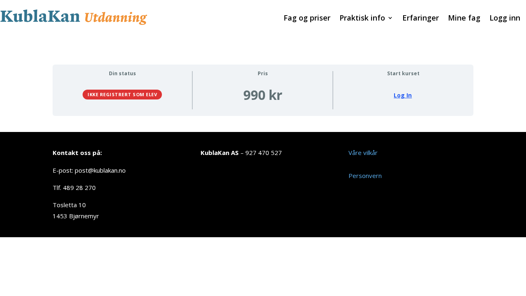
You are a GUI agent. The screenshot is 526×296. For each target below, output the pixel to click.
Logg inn (504, 19)
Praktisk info (362, 19)
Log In (403, 95)
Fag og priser (307, 19)
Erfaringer (420, 19)
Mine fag (464, 19)
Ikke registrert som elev (122, 94)
